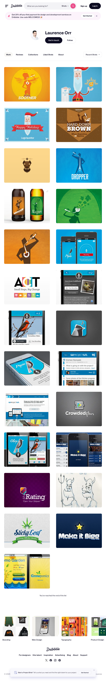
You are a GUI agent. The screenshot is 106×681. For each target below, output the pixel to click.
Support (83, 655)
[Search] (73, 6)
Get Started (87, 16)
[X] (46, 660)
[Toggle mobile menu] (6, 6)
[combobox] (42, 5)
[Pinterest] (59, 660)
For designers (25, 655)
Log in (95, 6)
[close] (97, 16)
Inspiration (48, 655)
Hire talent (37, 655)
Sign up (84, 6)
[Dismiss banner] (94, 670)
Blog (69, 655)
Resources (97, 674)
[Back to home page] (16, 6)
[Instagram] (55, 660)
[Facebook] (51, 660)
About (75, 655)
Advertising (60, 655)
